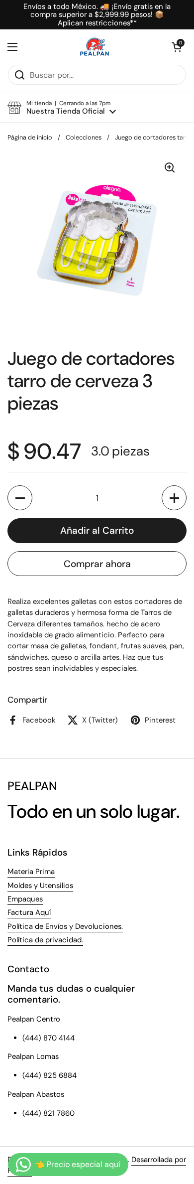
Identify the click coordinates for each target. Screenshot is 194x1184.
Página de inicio (29, 137)
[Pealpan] (95, 47)
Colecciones (83, 137)
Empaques (25, 899)
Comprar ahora (97, 564)
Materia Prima (31, 872)
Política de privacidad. (45, 940)
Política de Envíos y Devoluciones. (65, 926)
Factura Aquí (29, 912)
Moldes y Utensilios (40, 885)
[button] (177, 47)
